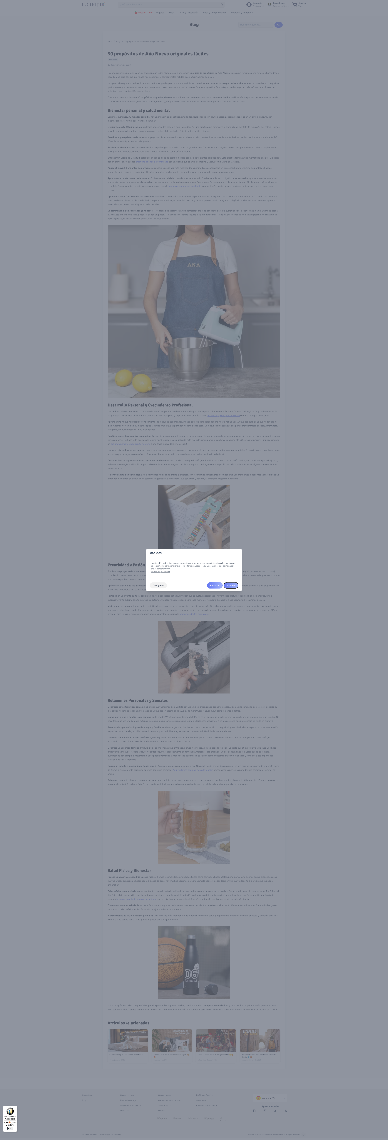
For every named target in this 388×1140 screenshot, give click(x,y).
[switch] (10, 1128)
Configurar (158, 585)
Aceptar (231, 585)
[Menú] (15, 1108)
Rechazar (215, 585)
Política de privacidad (160, 571)
